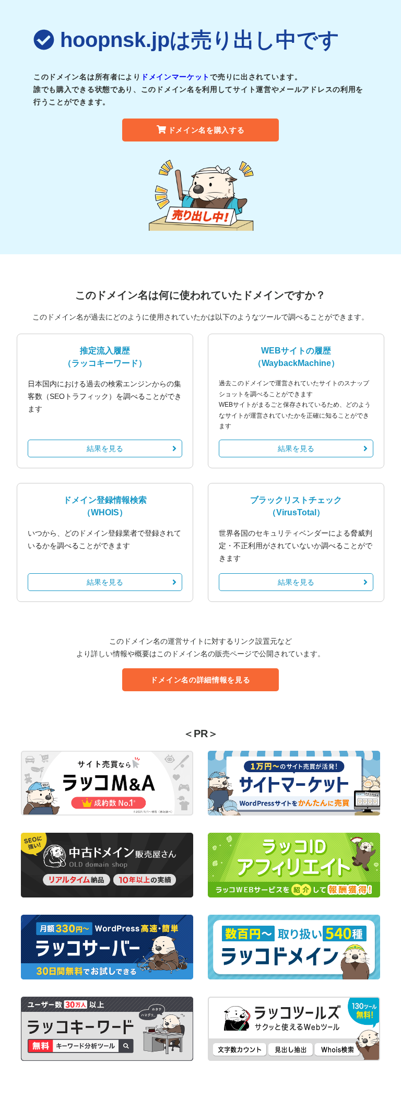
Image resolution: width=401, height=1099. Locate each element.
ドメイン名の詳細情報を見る (200, 680)
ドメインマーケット (175, 77)
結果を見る (105, 448)
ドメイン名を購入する (206, 130)
